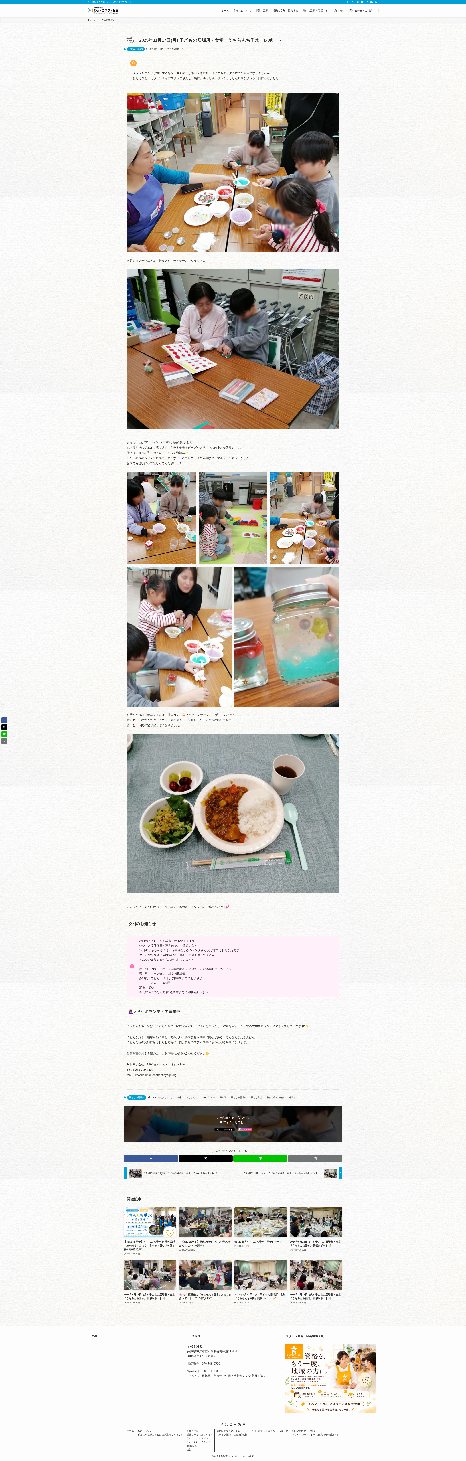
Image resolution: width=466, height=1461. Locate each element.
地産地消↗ (192, 1446)
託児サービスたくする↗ (200, 1434)
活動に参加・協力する (228, 1430)
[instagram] (357, 2)
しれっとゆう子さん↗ (198, 1442)
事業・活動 (192, 1430)
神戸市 (292, 1097)
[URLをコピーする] (315, 1158)
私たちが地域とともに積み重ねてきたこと (160, 1434)
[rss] (366, 2)
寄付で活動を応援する (263, 1430)
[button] (151, 1158)
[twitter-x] (352, 2)
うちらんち (191, 1097)
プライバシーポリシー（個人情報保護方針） (315, 1434)
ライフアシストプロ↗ (198, 1438)
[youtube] (362, 2)
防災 (189, 1449)
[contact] (371, 2)
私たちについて (146, 1430)
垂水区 (223, 1097)
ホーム (130, 1430)
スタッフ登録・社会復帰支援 (232, 1434)
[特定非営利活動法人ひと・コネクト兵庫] (102, 10)
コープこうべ (208, 1097)
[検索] (376, 2)
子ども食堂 (256, 1097)
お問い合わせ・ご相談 (303, 1430)
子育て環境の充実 (275, 1097)
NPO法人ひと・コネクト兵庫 (167, 1097)
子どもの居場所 (136, 49)
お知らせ (283, 1430)
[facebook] (347, 2)
